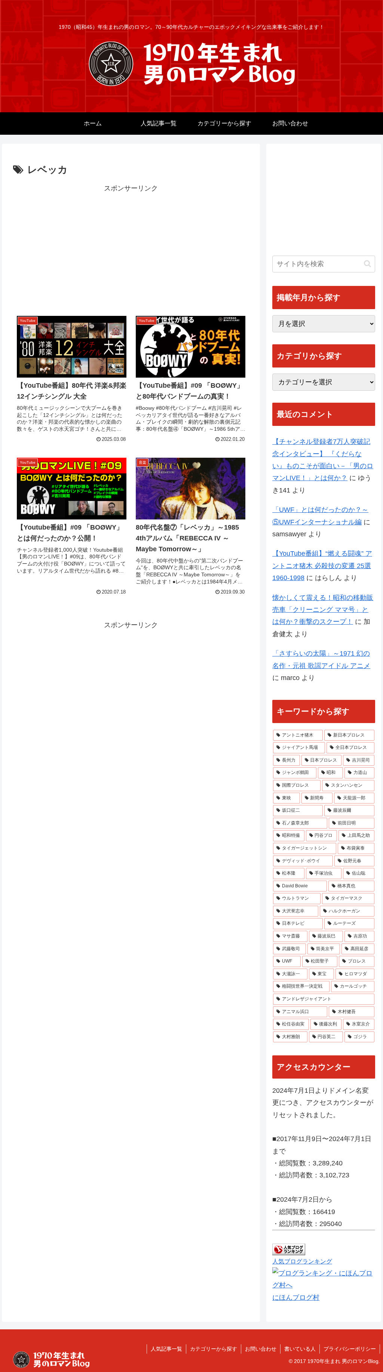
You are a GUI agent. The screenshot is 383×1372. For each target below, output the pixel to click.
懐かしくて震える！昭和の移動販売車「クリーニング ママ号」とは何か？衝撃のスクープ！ (322, 610)
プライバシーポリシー (350, 1349)
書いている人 (300, 1349)
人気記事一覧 (166, 1349)
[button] (367, 263)
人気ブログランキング (302, 1261)
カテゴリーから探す (213, 1349)
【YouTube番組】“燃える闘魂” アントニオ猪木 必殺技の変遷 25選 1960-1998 (322, 566)
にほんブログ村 (295, 1297)
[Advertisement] (131, 246)
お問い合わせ (260, 1349)
